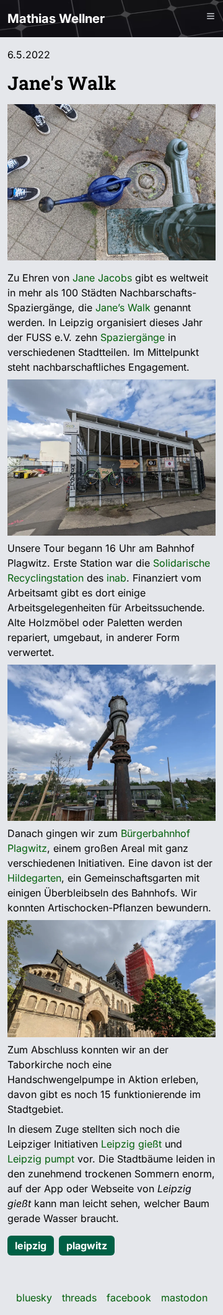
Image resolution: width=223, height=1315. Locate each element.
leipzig (30, 1245)
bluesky (34, 1297)
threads (79, 1297)
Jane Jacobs (102, 278)
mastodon (184, 1297)
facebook (129, 1297)
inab (116, 578)
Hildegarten (34, 878)
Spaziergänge (132, 337)
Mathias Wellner (56, 18)
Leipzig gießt (131, 1144)
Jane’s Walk (123, 307)
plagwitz (86, 1245)
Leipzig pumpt (40, 1159)
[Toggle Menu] (211, 16)
